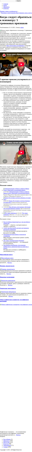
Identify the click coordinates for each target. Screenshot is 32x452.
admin (22, 27)
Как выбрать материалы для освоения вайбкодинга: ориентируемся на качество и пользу (16, 246)
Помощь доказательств (7, 266)
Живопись (6, 7)
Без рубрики (7, 439)
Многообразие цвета (6, 254)
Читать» (9, 262)
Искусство (6, 442)
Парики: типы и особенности (8, 11)
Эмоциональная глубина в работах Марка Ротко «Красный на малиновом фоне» (16, 192)
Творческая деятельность (8, 288)
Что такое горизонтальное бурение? (13, 240)
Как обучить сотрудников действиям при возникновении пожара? (16, 207)
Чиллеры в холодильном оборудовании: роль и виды (16, 13)
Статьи (5, 447)
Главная (5, 4)
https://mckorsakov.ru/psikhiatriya (15, 45)
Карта (5, 5)
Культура (6, 8)
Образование (7, 445)
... (15, 226)
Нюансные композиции (7, 277)
